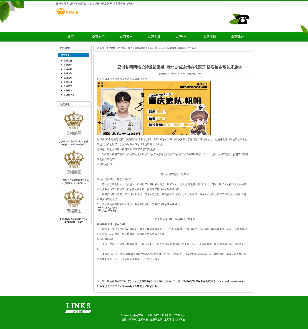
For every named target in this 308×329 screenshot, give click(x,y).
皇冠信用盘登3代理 (120, 179)
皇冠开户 (68, 90)
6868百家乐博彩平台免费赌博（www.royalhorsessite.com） (214, 281)
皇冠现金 (237, 37)
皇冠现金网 (156, 319)
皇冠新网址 (69, 95)
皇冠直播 (154, 37)
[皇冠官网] (67, 15)
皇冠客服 (169, 319)
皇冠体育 (143, 319)
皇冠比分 (98, 37)
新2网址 (180, 319)
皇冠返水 (126, 37)
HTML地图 (179, 315)
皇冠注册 (209, 37)
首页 (70, 37)
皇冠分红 (181, 37)
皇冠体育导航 (129, 319)
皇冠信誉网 (103, 179)
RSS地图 (166, 315)
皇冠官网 (110, 48)
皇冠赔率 (68, 86)
